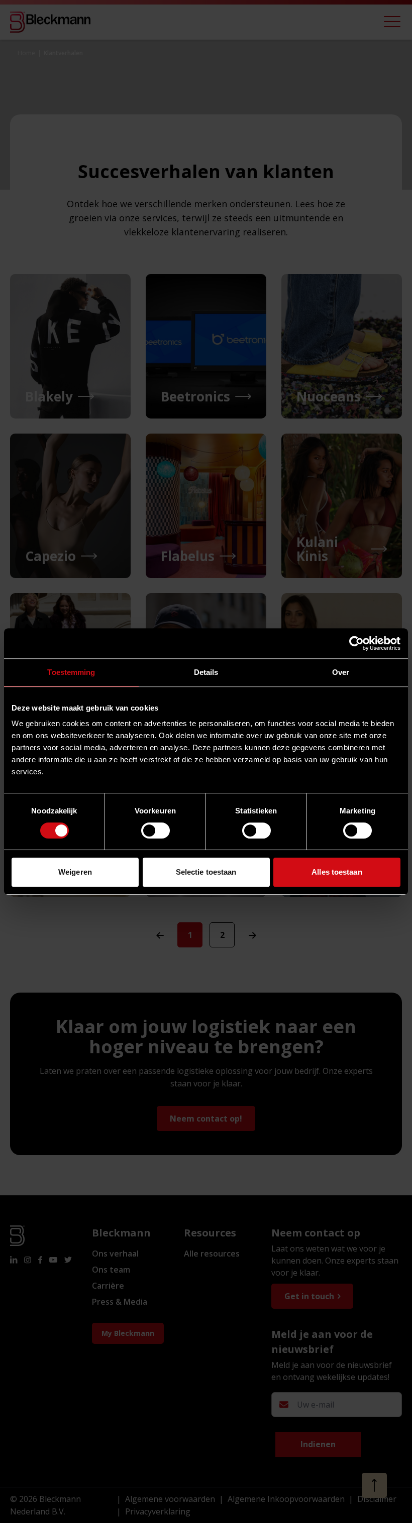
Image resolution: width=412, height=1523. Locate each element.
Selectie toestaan (206, 872)
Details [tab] (206, 672)
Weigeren (75, 872)
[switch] (155, 830)
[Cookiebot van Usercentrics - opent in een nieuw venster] (356, 643)
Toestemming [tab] (71, 672)
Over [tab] (340, 672)
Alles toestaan (337, 872)
